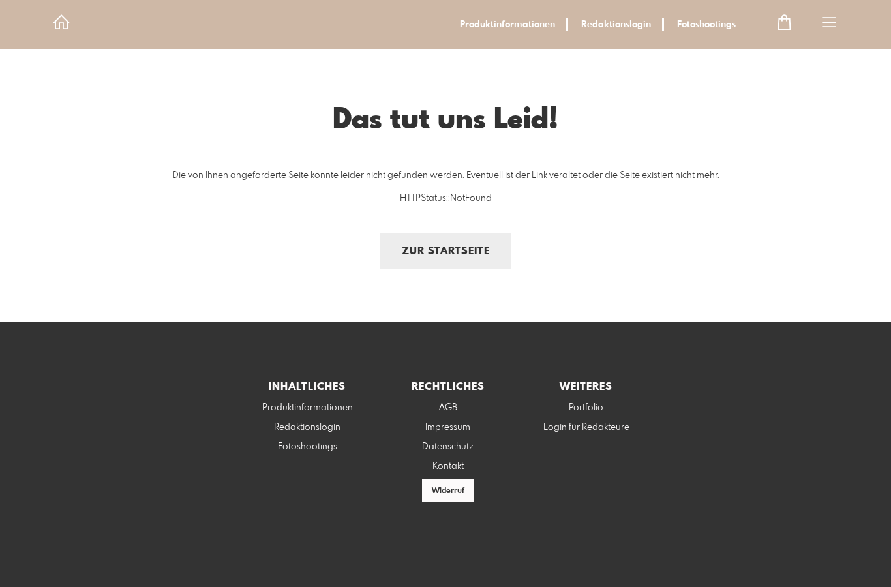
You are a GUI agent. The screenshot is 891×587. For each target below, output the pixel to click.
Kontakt (448, 466)
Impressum (447, 427)
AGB (448, 407)
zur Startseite (446, 251)
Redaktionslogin (616, 24)
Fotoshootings (706, 24)
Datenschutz (448, 446)
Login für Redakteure (586, 427)
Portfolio (586, 407)
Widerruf (448, 491)
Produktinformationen (507, 24)
